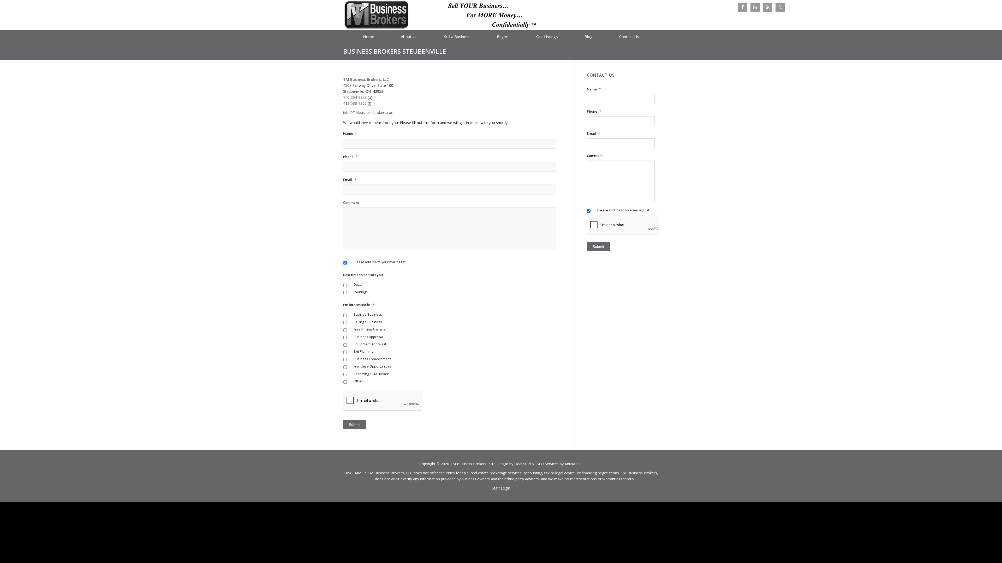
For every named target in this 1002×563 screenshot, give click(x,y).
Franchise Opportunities (372, 366)
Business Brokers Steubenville (394, 51)
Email (349, 180)
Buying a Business (368, 314)
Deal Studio (524, 463)
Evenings (361, 292)
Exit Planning (363, 351)
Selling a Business (368, 322)
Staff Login (501, 488)
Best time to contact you (363, 275)
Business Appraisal (369, 336)
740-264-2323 (355, 97)
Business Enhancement (372, 359)
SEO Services (548, 463)
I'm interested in (358, 305)
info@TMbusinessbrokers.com (369, 112)
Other (358, 381)
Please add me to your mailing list (379, 262)
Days (357, 284)
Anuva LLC (574, 463)
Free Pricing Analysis (369, 329)
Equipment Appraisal (370, 344)
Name (350, 133)
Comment (351, 202)
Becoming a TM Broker (371, 373)
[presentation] (626, 225)
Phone (350, 157)
